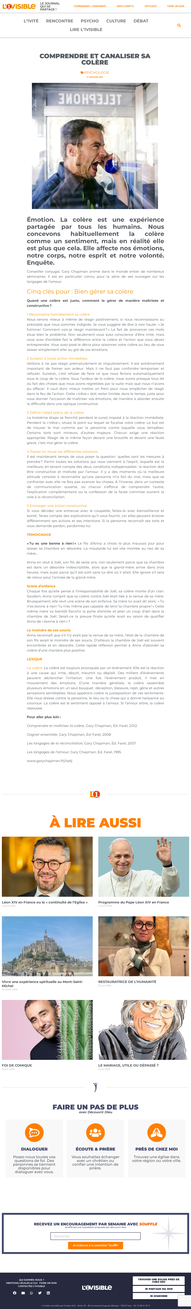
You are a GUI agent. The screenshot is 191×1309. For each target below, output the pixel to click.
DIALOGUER (34, 1149)
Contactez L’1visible (31, 1286)
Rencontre (59, 21)
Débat (141, 21)
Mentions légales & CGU (21, 1283)
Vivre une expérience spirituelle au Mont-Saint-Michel (42, 984)
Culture (116, 21)
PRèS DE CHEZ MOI (156, 1149)
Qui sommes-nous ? (31, 1279)
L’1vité (31, 21)
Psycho (90, 21)
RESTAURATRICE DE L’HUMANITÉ (127, 982)
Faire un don (48, 1283)
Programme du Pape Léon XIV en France (133, 902)
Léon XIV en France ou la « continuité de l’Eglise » (45, 902)
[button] (179, 25)
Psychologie (96, 73)
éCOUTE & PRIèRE (95, 1149)
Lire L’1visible (86, 29)
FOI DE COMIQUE (17, 1065)
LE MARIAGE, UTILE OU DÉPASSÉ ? (128, 1065)
